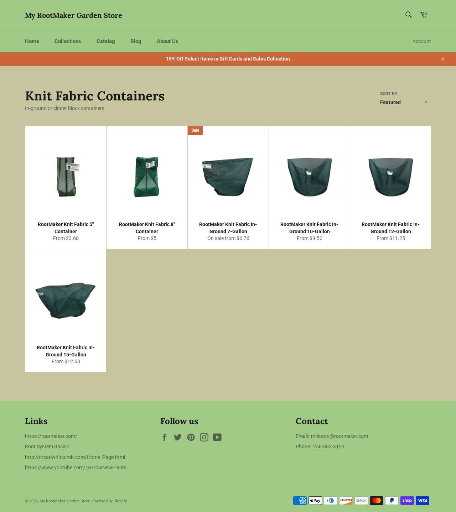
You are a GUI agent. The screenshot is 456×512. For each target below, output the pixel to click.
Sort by (388, 93)
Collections (68, 41)
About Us (167, 41)
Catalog (106, 41)
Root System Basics (47, 446)
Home (32, 41)
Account (422, 41)
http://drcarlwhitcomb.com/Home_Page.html (75, 457)
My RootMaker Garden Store (73, 15)
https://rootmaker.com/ (51, 436)
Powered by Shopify (109, 501)
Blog (135, 41)
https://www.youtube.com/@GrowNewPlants (75, 467)
